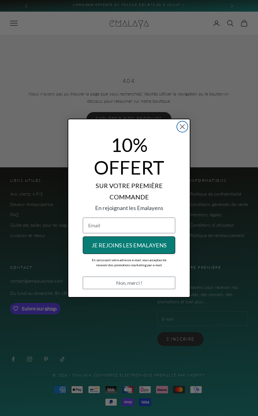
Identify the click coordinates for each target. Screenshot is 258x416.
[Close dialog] (182, 126)
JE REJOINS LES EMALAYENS (129, 245)
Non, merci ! (129, 283)
